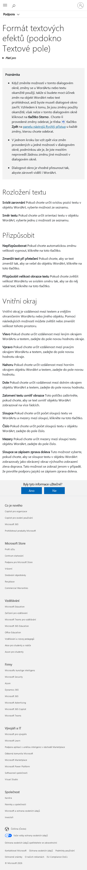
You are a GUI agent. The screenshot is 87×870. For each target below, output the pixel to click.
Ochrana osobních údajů (41, 850)
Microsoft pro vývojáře (16, 734)
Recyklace (10, 581)
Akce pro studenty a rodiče (18, 645)
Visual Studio (11, 779)
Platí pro (10, 58)
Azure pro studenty (14, 651)
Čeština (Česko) (18, 828)
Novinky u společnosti (15, 804)
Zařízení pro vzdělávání (16, 613)
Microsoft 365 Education (17, 625)
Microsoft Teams (13, 715)
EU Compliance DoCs (57, 856)
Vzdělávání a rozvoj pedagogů (19, 638)
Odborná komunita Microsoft (19, 753)
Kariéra (8, 797)
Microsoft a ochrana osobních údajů (22, 810)
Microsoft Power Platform (17, 766)
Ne (54, 490)
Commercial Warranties (16, 587)
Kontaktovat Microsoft (16, 850)
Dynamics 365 (12, 689)
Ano (31, 490)
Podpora (9, 14)
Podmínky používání (65, 850)
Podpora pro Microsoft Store (19, 562)
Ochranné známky (13, 856)
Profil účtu (10, 549)
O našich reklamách (34, 856)
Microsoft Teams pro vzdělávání (20, 619)
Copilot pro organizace (16, 511)
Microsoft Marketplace (16, 759)
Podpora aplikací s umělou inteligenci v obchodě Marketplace (35, 747)
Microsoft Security (14, 676)
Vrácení (8, 568)
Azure (8, 683)
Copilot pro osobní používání (19, 517)
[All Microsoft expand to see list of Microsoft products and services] (5, 5)
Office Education (13, 632)
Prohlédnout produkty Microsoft (20, 530)
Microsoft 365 (11, 524)
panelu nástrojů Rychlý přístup (44, 126)
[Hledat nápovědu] (14, 5)
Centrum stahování (14, 555)
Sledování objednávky (15, 575)
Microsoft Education (14, 606)
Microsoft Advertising (15, 702)
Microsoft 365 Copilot (15, 709)
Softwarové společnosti (16, 772)
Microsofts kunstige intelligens (20, 670)
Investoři (9, 817)
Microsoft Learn (12, 740)
